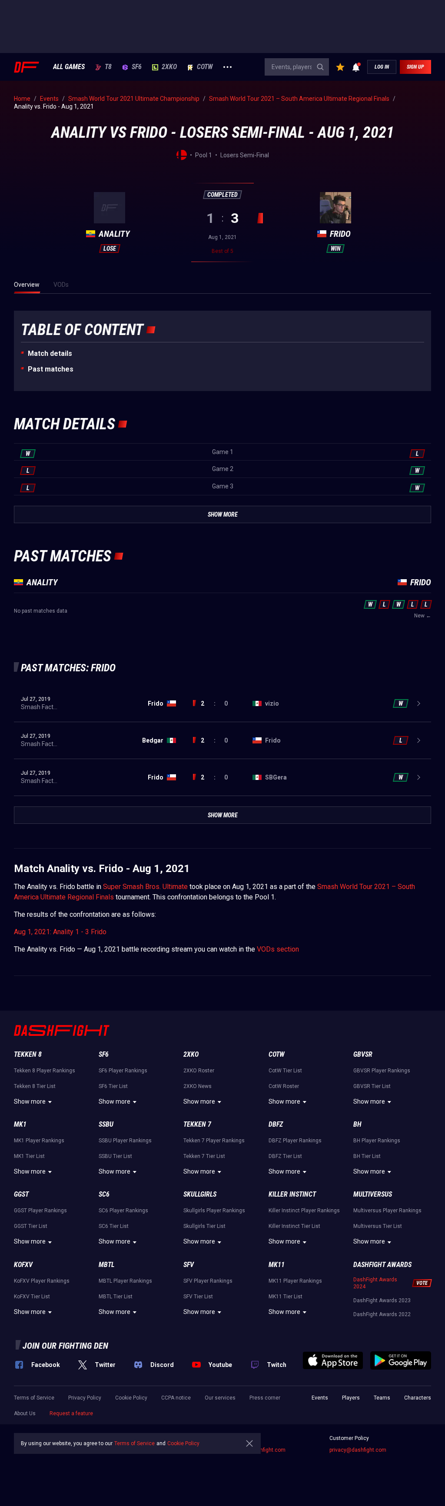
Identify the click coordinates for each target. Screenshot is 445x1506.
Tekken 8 (28, 1054)
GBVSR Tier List (372, 1086)
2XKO (169, 66)
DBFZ (276, 1124)
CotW (205, 66)
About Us (25, 1413)
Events (320, 1398)
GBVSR (362, 1054)
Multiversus (372, 1194)
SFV (188, 1265)
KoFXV (23, 1265)
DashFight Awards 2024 (375, 1283)
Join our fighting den (65, 1345)
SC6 (104, 1194)
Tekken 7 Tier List (204, 1156)
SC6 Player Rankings (123, 1210)
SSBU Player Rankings (125, 1141)
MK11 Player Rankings (295, 1281)
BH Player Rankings (376, 1141)
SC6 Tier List (114, 1226)
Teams (382, 1398)
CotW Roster (284, 1086)
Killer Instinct (292, 1194)
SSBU (106, 1124)
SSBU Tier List (115, 1156)
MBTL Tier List (116, 1297)
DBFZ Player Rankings (295, 1141)
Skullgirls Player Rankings (214, 1210)
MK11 (277, 1265)
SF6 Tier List (113, 1086)
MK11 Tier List (285, 1297)
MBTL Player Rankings (125, 1281)
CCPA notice (176, 1398)
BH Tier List (367, 1156)
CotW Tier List (285, 1071)
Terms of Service (34, 1398)
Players (351, 1398)
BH (357, 1124)
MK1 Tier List (29, 1156)
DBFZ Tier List (285, 1156)
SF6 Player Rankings (123, 1071)
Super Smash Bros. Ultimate (145, 886)
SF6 (137, 66)
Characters (417, 1398)
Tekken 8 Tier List (35, 1086)
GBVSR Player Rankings (381, 1071)
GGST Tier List (30, 1226)
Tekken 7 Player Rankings (214, 1141)
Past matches (50, 369)
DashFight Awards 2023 (382, 1300)
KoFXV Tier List (32, 1297)
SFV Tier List (198, 1297)
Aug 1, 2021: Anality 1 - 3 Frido (60, 932)
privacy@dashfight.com (357, 1450)
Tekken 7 (197, 1124)
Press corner (264, 1398)
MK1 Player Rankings (39, 1141)
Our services (220, 1398)
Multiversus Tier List (377, 1226)
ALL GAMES (69, 66)
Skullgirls (199, 1194)
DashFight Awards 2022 (382, 1314)
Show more (30, 1101)
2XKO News (197, 1086)
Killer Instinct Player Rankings (304, 1210)
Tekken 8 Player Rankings (44, 1071)
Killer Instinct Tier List (294, 1226)
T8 (108, 66)
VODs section (278, 949)
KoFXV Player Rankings (42, 1281)
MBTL (106, 1265)
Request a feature (71, 1413)
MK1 (20, 1124)
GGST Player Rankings (40, 1210)
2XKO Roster (198, 1071)
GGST (21, 1194)
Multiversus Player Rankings (387, 1210)
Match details (50, 353)
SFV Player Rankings (207, 1281)
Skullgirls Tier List (204, 1226)
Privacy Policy (84, 1398)
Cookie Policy (131, 1398)
